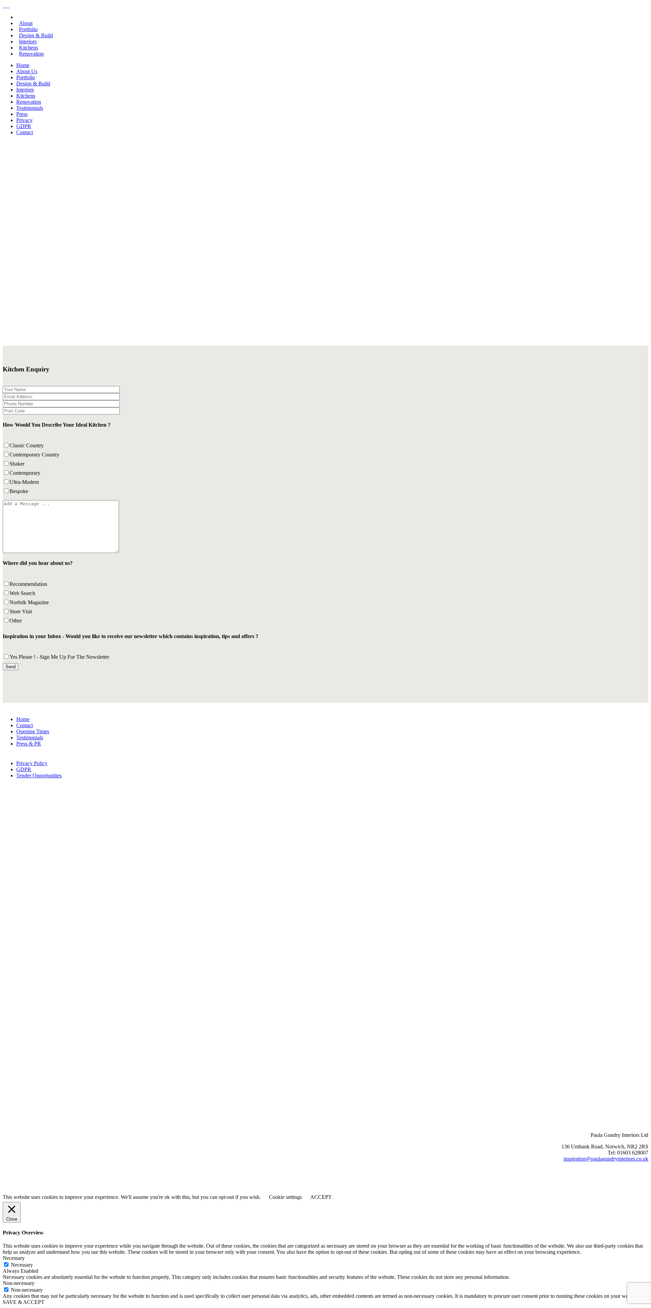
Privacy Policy (31, 763)
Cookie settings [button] (285, 1197)
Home (22, 719)
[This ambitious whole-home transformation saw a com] (106, 859)
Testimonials (29, 737)
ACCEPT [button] (321, 1197)
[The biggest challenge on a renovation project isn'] (544, 1005)
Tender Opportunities (39, 775)
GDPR (23, 769)
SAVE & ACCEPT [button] (23, 1302)
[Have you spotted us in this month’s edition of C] (252, 859)
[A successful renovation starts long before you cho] (106, 1005)
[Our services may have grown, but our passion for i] (398, 859)
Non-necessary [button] (19, 1283)
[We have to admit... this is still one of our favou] (544, 859)
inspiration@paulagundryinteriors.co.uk (606, 1159)
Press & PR (28, 744)
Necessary (22, 1265)
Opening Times (32, 731)
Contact (24, 725)
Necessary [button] (14, 1258)
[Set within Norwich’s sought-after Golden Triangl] (398, 1005)
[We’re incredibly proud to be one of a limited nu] (252, 1005)
